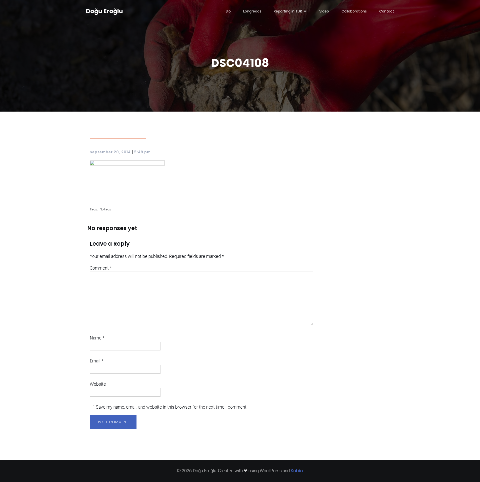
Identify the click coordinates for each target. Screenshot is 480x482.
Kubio (297, 471)
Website (98, 384)
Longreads (252, 11)
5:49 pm (142, 152)
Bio (228, 11)
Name (97, 337)
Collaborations (354, 11)
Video (324, 11)
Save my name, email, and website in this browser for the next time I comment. (171, 407)
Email (96, 360)
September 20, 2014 (110, 152)
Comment (101, 268)
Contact (386, 11)
